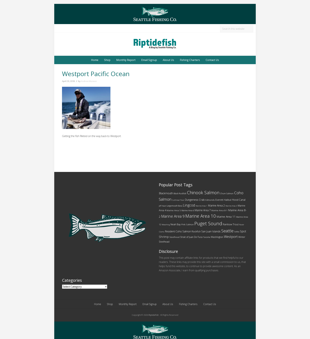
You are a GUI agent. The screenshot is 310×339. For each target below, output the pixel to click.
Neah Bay (175, 224)
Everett (219, 199)
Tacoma (206, 237)
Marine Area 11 (226, 216)
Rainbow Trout (231, 224)
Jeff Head (162, 206)
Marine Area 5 (174, 210)
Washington (217, 236)
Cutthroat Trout (178, 200)
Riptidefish (154, 314)
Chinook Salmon (203, 193)
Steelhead (174, 237)
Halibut (227, 199)
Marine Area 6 (187, 210)
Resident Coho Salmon (178, 231)
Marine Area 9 (173, 216)
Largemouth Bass (174, 205)
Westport (231, 236)
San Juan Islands (211, 231)
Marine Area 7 (203, 210)
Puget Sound (208, 223)
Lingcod (189, 205)
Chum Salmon (226, 193)
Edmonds (210, 199)
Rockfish (196, 231)
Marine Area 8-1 (219, 210)
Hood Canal (238, 199)
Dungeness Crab (195, 199)
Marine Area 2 (216, 205)
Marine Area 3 (231, 206)
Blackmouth (166, 193)
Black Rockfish (180, 193)
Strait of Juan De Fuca (191, 236)
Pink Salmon (187, 224)
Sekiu (236, 231)
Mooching (166, 224)
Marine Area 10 (200, 216)
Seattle (227, 230)
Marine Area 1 (201, 206)
